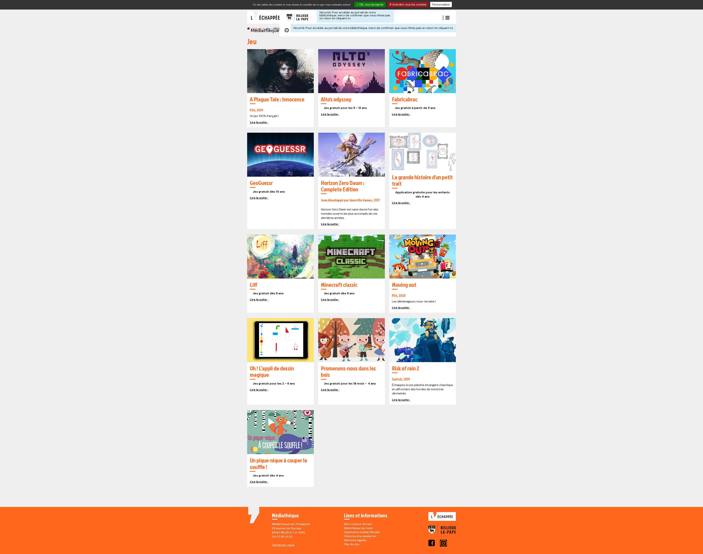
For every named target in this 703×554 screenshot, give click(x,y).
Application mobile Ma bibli (362, 532)
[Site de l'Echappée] (442, 518)
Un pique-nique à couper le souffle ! (278, 463)
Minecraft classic (339, 284)
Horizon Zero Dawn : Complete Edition (342, 185)
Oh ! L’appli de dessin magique (272, 371)
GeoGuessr (261, 182)
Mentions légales (355, 540)
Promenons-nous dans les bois (348, 371)
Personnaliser (441, 4)
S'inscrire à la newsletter (360, 536)
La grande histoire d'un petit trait (422, 180)
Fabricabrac (405, 99)
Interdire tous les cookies (409, 4)
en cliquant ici (341, 18)
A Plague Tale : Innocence (277, 99)
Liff (253, 284)
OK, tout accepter (371, 4)
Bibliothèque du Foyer (358, 528)
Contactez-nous (283, 545)
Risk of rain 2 (405, 368)
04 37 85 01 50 (282, 537)
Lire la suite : (259, 122)
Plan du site (351, 544)
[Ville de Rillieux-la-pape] (442, 532)
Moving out (404, 284)
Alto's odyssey (336, 99)
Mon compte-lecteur (358, 524)
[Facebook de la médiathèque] (431, 543)
